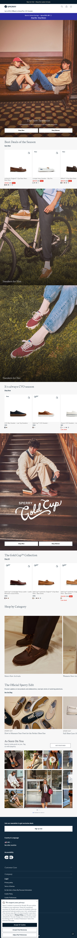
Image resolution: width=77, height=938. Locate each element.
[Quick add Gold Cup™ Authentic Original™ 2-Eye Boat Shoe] (57, 566)
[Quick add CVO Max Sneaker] (29, 397)
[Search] (61, 6)
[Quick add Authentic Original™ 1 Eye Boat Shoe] (29, 153)
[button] (66, 6)
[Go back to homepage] (10, 6)
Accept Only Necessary (20, 930)
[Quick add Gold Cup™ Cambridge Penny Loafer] (29, 566)
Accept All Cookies (20, 925)
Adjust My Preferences (20, 935)
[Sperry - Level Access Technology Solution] (38, 857)
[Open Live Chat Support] (73, 934)
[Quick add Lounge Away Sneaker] (57, 153)
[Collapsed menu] (70, 6)
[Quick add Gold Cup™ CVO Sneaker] (57, 397)
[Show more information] (51, 15)
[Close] (37, 901)
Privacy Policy (19, 915)
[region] (38, 168)
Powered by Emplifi (39, 812)
